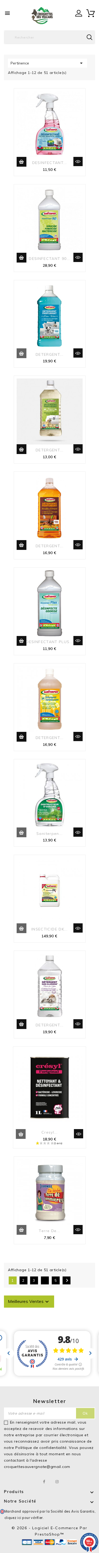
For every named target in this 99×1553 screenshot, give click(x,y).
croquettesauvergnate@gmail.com (37, 1466)
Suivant (67, 1280)
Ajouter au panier (21, 162)
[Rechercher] (89, 37)
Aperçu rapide (78, 161)
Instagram (57, 1481)
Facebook (44, 1481)
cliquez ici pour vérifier (23, 1517)
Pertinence (47, 63)
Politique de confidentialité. (41, 1447)
